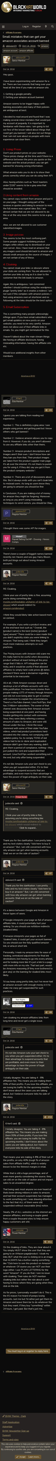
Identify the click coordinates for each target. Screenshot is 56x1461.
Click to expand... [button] (28, 828)
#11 (50, 1242)
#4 (50, 548)
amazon (44, 46)
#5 (50, 583)
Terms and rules (10, 1439)
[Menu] (3, 26)
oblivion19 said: (13, 880)
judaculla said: (12, 803)
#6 (50, 797)
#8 (50, 1012)
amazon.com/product (13, 608)
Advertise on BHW (28, 376)
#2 (50, 410)
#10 (50, 1117)
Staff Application (10, 1422)
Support (6, 1435)
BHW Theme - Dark (15, 1416)
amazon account (10, 50)
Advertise (7, 1426)
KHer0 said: (11, 1123)
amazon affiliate (26, 50)
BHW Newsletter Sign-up (15, 1430)
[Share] (46, 69)
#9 (50, 1041)
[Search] (52, 26)
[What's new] (46, 26)
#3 (50, 523)
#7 (50, 873)
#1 (50, 69)
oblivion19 (11, 46)
